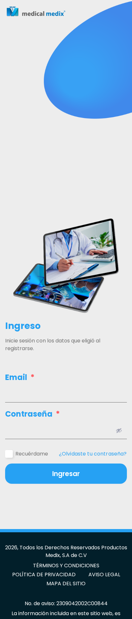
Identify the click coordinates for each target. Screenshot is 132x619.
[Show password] (119, 430)
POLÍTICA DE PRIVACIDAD (44, 574)
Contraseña (32, 414)
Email (20, 377)
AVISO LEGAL (104, 574)
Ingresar (66, 473)
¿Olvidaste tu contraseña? (93, 453)
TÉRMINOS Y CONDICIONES (66, 565)
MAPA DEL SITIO (66, 583)
